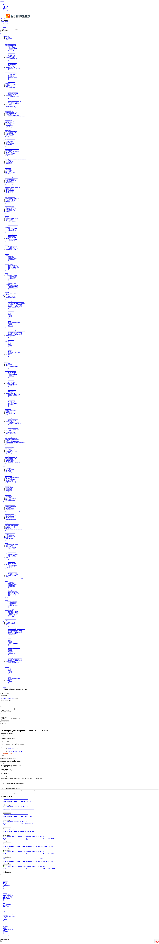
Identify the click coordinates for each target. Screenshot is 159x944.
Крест (6, 245)
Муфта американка (9, 212)
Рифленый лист (8, 150)
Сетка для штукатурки (10, 174)
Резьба (6, 271)
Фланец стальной (11, 289)
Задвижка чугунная (12, 230)
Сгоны (6, 274)
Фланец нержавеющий (13, 287)
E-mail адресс (3, 695)
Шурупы (10, 323)
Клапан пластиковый (12, 235)
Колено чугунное (11, 240)
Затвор (6, 231)
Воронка (7, 216)
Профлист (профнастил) (10, 156)
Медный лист (8, 145)
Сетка (4, 901)
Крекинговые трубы (9, 121)
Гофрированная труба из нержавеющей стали (15, 116)
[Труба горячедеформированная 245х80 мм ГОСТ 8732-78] (15, 814)
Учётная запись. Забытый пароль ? (7, 698)
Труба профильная (7, 904)
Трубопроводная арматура (8, 934)
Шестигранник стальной (13, 102)
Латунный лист (8, 144)
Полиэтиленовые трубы (10, 132)
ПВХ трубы (7, 130)
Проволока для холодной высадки (12, 187)
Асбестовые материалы (8, 911)
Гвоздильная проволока (10, 183)
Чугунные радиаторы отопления (15, 305)
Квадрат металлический (10, 44)
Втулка (6, 217)
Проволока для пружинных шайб (12, 185)
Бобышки (7, 213)
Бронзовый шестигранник (13, 96)
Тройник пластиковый (13, 280)
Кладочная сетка (8, 164)
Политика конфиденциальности (10, 11)
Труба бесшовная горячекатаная (12, 115)
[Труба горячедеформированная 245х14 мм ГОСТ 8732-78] (15, 806)
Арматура (7, 37)
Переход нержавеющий (13, 266)
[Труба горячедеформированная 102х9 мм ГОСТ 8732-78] (15, 799)
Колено (7, 238)
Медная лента (11, 61)
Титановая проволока (10, 207)
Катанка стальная (11, 42)
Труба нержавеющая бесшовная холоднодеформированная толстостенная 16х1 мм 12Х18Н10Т (28, 861)
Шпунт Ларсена (8, 104)
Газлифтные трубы (9, 114)
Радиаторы (5, 931)
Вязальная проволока (9, 182)
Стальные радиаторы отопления (15, 304)
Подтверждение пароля (5, 718)
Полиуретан (10, 325)
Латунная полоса (11, 75)
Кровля (4, 928)
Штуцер (7, 292)
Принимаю (9, 719)
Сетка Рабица (8, 169)
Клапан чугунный (12, 237)
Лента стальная (11, 65)
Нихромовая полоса (12, 78)
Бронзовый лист (8, 142)
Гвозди (9, 313)
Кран (6, 244)
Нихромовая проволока (10, 197)
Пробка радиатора (12, 300)
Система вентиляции (7, 932)
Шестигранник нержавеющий (14, 101)
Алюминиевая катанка (13, 40)
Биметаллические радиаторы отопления (16, 303)
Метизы (7, 298)
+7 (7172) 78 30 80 (4, 21)
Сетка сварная (8, 171)
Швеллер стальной (12, 94)
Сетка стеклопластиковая (10, 172)
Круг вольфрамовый (12, 48)
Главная (2, 1)
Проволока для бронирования (11, 184)
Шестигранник (8, 95)
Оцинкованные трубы (10, 128)
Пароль (2, 696)
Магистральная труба (10, 123)
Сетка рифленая (8, 170)
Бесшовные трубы (9, 108)
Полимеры (7, 299)
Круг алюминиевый (12, 46)
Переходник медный (12, 265)
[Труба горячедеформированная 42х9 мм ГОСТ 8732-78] (15, 821)
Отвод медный (11, 257)
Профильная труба (9, 133)
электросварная (20, 744)
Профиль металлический (10, 84)
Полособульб (8, 83)
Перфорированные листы (10, 155)
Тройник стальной (12, 282)
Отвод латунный (11, 256)
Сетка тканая (8, 173)
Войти (4, 4)
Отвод (6, 255)
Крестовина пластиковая (13, 248)
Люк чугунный (11, 70)
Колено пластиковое (12, 239)
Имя (1, 709)
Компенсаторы (8, 241)
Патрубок (7, 263)
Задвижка (7, 227)
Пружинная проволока (10, 200)
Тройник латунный (12, 277)
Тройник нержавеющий (13, 279)
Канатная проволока (9, 188)
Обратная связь (6, 888)
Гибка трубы (11, 749)
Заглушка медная (11, 222)
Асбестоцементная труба (10, 107)
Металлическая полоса (10, 72)
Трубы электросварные (10, 139)
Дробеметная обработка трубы (15, 751)
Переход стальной (12, 268)
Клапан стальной (11, 236)
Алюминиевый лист (9, 141)
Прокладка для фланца (13, 285)
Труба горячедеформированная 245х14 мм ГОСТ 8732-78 (18, 809)
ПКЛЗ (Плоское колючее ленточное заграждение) (15, 159)
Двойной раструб (9, 219)
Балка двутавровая (7, 894)
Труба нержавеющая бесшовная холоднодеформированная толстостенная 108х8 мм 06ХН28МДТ (29, 868)
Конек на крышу (11, 308)
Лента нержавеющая (12, 63)
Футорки (7, 294)
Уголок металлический (10, 87)
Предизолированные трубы (11, 112)
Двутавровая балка (9, 38)
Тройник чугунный (12, 283)
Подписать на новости (6, 711)
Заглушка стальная (12, 226)
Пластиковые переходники (13, 267)
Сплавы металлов (9, 85)
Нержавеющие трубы (10, 134)
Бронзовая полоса (11, 74)
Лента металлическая (7, 897)
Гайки (9, 312)
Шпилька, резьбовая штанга (14, 322)
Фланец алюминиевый (13, 286)
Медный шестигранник (13, 99)
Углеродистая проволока (10, 208)
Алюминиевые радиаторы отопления (16, 302)
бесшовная (6, 744)
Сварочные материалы (8, 929)
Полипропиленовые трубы (11, 131)
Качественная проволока (10, 189)
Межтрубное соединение (10, 249)
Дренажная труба (9, 117)
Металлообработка (7, 10)
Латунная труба (8, 122)
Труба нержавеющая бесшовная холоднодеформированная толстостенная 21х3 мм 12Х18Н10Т (28, 853)
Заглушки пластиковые (13, 225)
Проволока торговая (9, 206)
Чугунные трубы (9, 137)
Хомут (9, 321)
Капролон (10, 324)
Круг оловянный (11, 53)
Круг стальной (11, 54)
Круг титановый (11, 55)
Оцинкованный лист (9, 147)
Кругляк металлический (10, 45)
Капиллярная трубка (9, 118)
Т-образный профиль (9, 86)
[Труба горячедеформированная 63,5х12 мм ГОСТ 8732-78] (16, 829)
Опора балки (10, 318)
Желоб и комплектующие (13, 307)
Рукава (6, 273)
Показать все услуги (7, 753)
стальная (13, 744)
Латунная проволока (9, 191)
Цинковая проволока (9, 209)
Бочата (6, 214)
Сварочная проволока (10, 201)
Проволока (5, 900)
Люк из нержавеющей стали (14, 68)
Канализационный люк (10, 67)
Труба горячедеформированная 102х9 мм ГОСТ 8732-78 (18, 801)
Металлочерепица (12, 309)
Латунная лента (11, 60)
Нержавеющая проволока (10, 194)
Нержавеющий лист (9, 146)
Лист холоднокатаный (10, 153)
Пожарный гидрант (9, 270)
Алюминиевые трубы (10, 106)
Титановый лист (8, 152)
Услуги (4, 9)
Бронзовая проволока (10, 179)
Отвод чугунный (11, 260)
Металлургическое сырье (8, 914)
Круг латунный (11, 49)
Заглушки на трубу (9, 220)
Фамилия (2, 710)
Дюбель (9, 314)
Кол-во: (2, 756)
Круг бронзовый (11, 47)
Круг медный (11, 50)
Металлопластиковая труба (11, 125)
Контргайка (10, 316)
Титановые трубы (9, 135)
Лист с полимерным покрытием (12, 151)
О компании (5, 6)
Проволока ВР (8, 181)
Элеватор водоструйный (10, 293)
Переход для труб (9, 264)
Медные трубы (8, 124)
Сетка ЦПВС (8, 160)
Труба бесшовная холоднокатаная (12, 136)
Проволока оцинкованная (10, 210)
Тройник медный (11, 278)
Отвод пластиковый (12, 261)
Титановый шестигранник (13, 103)
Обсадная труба (8, 127)
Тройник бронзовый (12, 276)
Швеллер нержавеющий (13, 93)
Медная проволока (9, 192)
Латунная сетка (8, 166)
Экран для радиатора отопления (15, 306)
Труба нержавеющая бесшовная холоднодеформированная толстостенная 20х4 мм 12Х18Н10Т (28, 846)
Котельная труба (8, 120)
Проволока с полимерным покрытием (13, 203)
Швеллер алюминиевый (13, 92)
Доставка (5, 8)
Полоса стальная (11, 79)
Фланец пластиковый (12, 288)
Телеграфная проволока (10, 204)
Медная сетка (8, 168)
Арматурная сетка (9, 161)
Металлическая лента (10, 57)
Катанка (7, 39)
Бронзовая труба (8, 110)
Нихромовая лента (12, 64)
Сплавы (4, 917)
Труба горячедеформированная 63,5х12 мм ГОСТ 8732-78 (18, 831)
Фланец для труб (9, 284)
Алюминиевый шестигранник (14, 97)
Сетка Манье (8, 165)
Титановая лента (11, 66)
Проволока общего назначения (12, 198)
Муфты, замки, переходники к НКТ (15, 252)
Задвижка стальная (12, 229)
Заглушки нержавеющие (13, 223)
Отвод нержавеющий (12, 258)
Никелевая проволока (10, 196)
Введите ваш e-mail (4, 939)
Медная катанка (11, 41)
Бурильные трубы (9, 111)
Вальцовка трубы (12, 748)
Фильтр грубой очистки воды (11, 218)
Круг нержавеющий (12, 51)
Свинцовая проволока (10, 202)
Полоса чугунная (11, 82)
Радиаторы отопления (10, 296)
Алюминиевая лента (12, 58)
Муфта (6, 250)
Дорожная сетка (8, 163)
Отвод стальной (11, 259)
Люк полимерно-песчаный (13, 69)
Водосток (5, 927)
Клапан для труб (8, 232)
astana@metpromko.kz (5, 23)
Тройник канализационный (11, 275)
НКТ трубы (7, 126)
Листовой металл (6, 898)
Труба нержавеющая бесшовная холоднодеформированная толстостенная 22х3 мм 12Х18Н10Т (28, 839)
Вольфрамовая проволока (10, 180)
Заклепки (10, 315)
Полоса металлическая (8, 899)
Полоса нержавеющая (12, 77)
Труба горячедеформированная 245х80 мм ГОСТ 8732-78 (18, 816)
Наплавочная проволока (10, 193)
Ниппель (7, 254)
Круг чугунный (11, 56)
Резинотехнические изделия (9, 916)
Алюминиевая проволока (10, 177)
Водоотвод (5, 926)
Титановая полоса (12, 80)
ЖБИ (4, 912)
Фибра (6, 88)
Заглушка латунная (12, 221)
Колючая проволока (9, 190)
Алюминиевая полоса (12, 73)
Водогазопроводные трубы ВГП (12, 113)
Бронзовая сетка (8, 162)
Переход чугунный (12, 269)
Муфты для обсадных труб (13, 251)
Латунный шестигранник (13, 98)
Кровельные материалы (10, 297)
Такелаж (5, 933)
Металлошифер (11, 311)
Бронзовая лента (11, 59)
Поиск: (1, 29)
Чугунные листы (9, 154)
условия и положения (11, 719)
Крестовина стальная (12, 246)
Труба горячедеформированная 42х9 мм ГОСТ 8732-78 (18, 824)
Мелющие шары (8, 89)
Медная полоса (11, 76)
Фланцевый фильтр (12, 290)
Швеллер (7, 91)
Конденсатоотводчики (10, 242)
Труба (4, 903)
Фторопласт (10, 326)
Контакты (5, 3)
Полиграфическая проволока (11, 199)
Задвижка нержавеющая (13, 228)
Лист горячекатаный (9, 143)
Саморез (9, 319)
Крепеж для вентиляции (13, 317)
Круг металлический (7, 896)
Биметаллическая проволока (11, 178)
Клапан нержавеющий (13, 233)
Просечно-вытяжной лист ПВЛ (12, 149)
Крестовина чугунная (12, 247)
